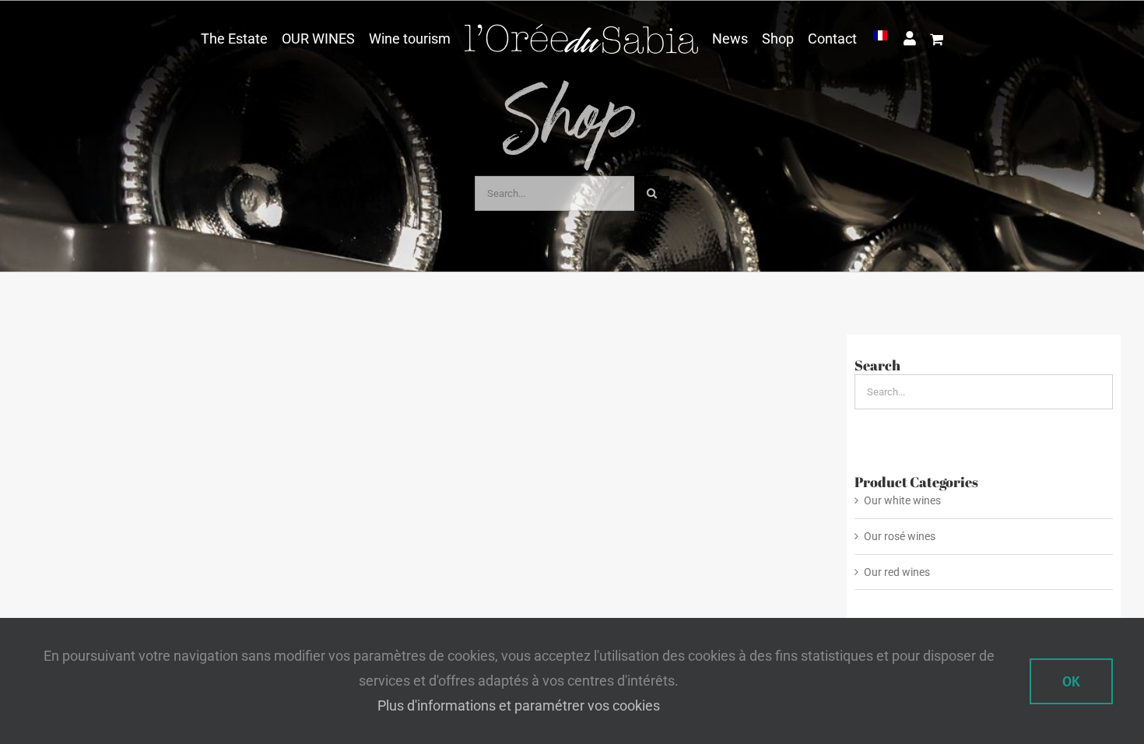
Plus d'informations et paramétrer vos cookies (518, 705)
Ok (1071, 681)
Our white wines (902, 500)
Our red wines (897, 572)
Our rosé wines (899, 536)
